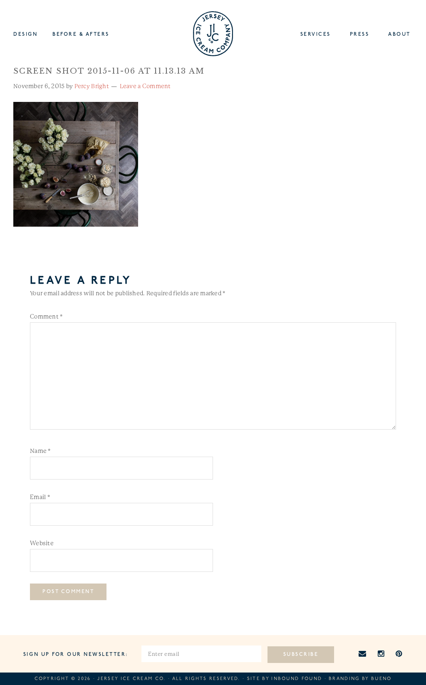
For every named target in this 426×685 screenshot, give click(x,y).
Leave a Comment (145, 86)
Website (42, 543)
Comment (46, 316)
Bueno (381, 679)
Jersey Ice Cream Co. (131, 679)
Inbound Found (296, 679)
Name (40, 451)
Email (40, 497)
